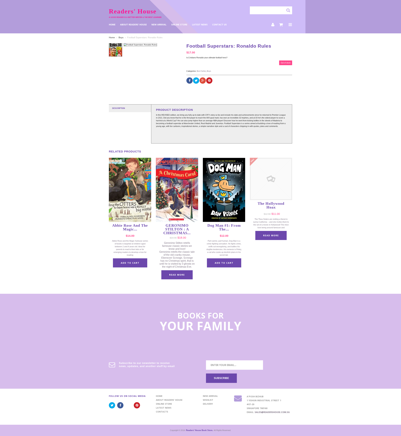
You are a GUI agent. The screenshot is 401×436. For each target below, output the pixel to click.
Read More (177, 274)
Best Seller (201, 71)
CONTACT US (219, 24)
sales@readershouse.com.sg (272, 412)
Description (118, 108)
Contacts (162, 411)
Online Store (179, 24)
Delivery (208, 403)
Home (112, 24)
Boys (121, 37)
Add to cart (130, 262)
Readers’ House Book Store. (200, 430)
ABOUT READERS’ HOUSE (133, 24)
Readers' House (132, 11)
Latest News (200, 24)
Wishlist (208, 399)
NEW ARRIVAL (159, 24)
